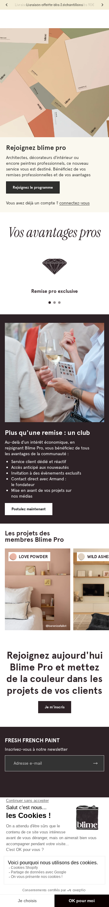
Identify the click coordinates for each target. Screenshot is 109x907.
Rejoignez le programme (33, 187)
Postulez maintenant (29, 509)
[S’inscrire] (96, 763)
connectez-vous (74, 203)
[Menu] (7, 19)
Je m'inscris (54, 707)
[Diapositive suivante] (98, 589)
